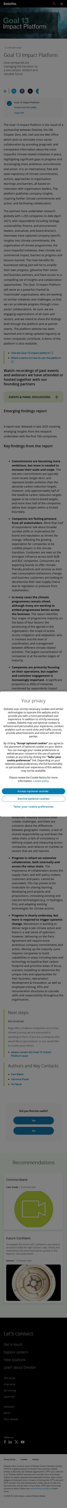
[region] (33, 754)
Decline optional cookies (33, 798)
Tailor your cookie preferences (34, 806)
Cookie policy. (41, 781)
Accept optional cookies (33, 791)
